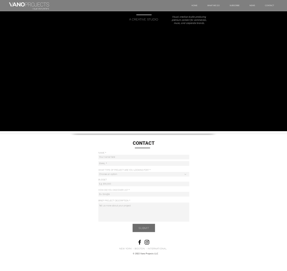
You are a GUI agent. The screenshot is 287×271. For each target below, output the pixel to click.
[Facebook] (139, 242)
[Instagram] (147, 242)
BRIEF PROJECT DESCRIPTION (113, 201)
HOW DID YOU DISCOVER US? (113, 190)
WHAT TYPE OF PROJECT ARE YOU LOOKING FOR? (123, 170)
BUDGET (102, 180)
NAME (101, 153)
